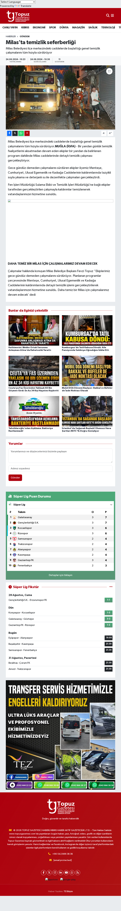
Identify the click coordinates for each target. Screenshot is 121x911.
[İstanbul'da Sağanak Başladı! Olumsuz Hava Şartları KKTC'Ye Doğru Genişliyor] (87, 411)
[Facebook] (43, 872)
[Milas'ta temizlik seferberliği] (60, 97)
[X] (49, 872)
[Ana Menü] (112, 15)
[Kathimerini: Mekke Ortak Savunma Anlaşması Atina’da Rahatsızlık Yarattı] (34, 330)
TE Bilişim (68, 891)
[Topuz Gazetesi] (17, 16)
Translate (25, 6)
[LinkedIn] (60, 872)
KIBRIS (25, 27)
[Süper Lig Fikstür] (110, 587)
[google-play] (68, 880)
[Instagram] (55, 872)
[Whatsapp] (72, 872)
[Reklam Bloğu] (60, 734)
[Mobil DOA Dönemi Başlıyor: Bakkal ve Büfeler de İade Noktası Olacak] (87, 370)
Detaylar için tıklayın (60, 575)
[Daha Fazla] (27, 133)
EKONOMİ (39, 27)
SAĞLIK (92, 27)
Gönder (15, 477)
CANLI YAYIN (9, 27)
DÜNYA (64, 27)
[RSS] (77, 872)
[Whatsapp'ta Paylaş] (21, 133)
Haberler (11, 36)
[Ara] (107, 15)
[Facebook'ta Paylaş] (9, 133)
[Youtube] (66, 872)
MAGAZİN (78, 27)
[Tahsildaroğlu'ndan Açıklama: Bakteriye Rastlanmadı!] (34, 411)
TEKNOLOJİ (108, 27)
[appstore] (51, 880)
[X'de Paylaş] (15, 133)
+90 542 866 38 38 (62, 854)
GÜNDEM (24, 36)
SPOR (52, 27)
